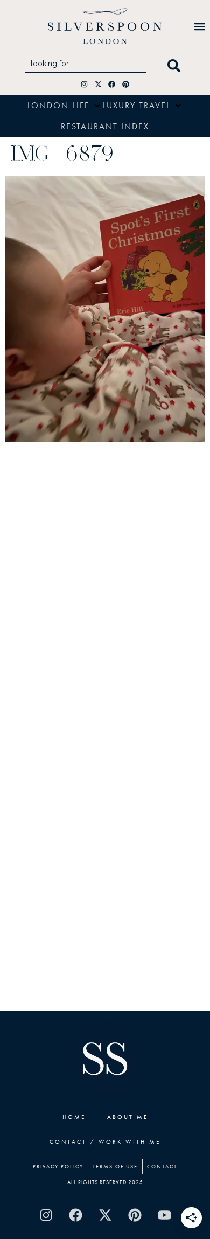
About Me (127, 1116)
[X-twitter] (98, 84)
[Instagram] (84, 84)
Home (74, 1116)
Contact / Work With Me (105, 1141)
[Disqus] (105, 589)
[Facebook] (112, 84)
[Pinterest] (125, 84)
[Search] (176, 65)
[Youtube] (164, 1214)
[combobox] (85, 65)
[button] (199, 26)
